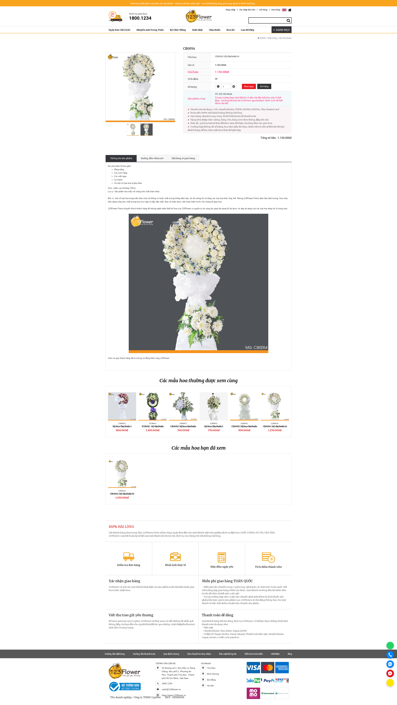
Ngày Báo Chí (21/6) (119, 29)
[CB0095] (244, 423)
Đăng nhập (230, 10)
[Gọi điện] (390, 655)
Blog (290, 653)
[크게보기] (140, 87)
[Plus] (233, 86)
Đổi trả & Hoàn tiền (254, 653)
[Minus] (218, 86)
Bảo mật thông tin (227, 653)
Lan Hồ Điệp (247, 29)
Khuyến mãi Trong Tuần (150, 29)
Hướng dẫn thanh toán (144, 653)
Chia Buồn (214, 29)
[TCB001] (152, 423)
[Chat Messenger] (390, 673)
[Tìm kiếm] (289, 20)
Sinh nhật (197, 29)
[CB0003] (122, 423)
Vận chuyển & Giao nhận (199, 653)
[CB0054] (274, 423)
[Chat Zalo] (390, 664)
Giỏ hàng (263, 10)
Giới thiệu (275, 653)
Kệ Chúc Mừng (178, 29)
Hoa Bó (230, 29)
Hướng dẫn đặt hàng (115, 653)
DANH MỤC (282, 29)
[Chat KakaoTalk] (390, 682)
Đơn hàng (275, 10)
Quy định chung (171, 653)
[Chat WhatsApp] (390, 645)
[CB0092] (183, 423)
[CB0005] (213, 423)
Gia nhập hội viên (247, 10)
